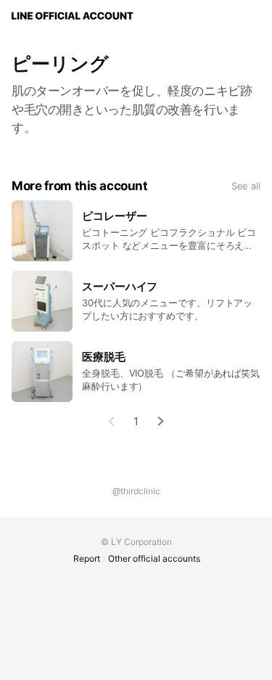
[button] (161, 421)
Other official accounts (154, 558)
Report (86, 558)
